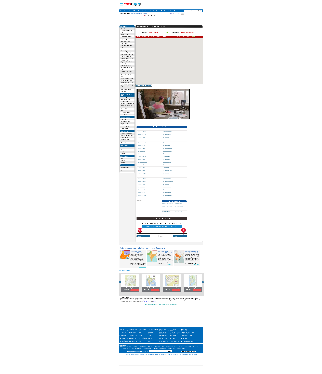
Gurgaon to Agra (141, 137)
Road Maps (180, 346)
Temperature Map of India (127, 52)
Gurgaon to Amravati (167, 134)
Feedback (144, 355)
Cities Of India (151, 328)
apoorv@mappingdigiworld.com (152, 15)
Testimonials (128, 354)
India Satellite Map (125, 41)
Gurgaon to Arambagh (167, 170)
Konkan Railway (125, 109)
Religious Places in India (127, 135)
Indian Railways (132, 332)
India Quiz (172, 340)
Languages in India (123, 338)
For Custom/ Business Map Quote (127, 15)
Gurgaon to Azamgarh (167, 195)
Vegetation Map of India (126, 62)
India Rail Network (178, 203)
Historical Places (163, 332)
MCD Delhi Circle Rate (125, 348)
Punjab (140, 334)
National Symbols (123, 340)
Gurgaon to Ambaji (141, 192)
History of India (124, 123)
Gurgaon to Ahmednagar (143, 142)
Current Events (124, 171)
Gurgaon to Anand (166, 145)
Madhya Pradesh (143, 338)
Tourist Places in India (126, 133)
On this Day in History (175, 332)
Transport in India (133, 328)
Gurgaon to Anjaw (166, 159)
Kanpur (150, 338)
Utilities (158, 10)
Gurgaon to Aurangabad (168, 189)
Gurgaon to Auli (166, 184)
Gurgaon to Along (141, 184)
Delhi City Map (130, 288)
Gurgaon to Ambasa (167, 128)
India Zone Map (124, 43)
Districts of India (125, 34)
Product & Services (174, 328)
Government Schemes (186, 328)
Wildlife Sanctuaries (163, 340)
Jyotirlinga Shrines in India (127, 84)
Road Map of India (166, 211)
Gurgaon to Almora (141, 181)
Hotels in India (124, 143)
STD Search (195, 346)
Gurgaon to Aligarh (141, 167)
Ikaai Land (172, 338)
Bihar (140, 341)
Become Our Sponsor (165, 354)
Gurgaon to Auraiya (167, 186)
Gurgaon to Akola (141, 159)
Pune (149, 334)
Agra (149, 331)
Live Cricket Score (147, 348)
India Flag (123, 119)
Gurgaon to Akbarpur (142, 156)
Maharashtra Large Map (172, 288)
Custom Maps (173, 329)
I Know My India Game (175, 341)
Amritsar (150, 340)
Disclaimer (142, 354)
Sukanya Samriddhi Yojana (187, 332)
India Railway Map (125, 99)
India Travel (145, 10)
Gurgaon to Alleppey (142, 178)
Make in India (184, 331)
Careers (148, 355)
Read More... (142, 267)
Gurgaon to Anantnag (167, 151)
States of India (128, 10)
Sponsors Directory (135, 354)
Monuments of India (163, 341)
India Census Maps (125, 125)
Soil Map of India (125, 60)
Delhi (122, 158)
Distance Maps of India (167, 206)
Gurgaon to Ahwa (141, 145)
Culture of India (124, 128)
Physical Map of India (126, 36)
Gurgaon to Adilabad (142, 131)
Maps (121, 10)
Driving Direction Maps (171, 346)
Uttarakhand (141, 340)
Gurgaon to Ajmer (141, 153)
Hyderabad (151, 332)
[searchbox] (190, 11)
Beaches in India (125, 139)
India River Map (124, 39)
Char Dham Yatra (125, 137)
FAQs (146, 354)
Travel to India (124, 131)
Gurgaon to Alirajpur (142, 173)
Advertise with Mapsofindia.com (188, 351)
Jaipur (149, 335)
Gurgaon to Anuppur (167, 164)
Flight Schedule (142, 346)
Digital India (184, 329)
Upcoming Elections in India (187, 341)
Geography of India (125, 121)
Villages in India (171, 348)
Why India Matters (123, 341)
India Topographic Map (126, 56)
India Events (173, 335)
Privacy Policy (147, 301)
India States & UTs (143, 328)
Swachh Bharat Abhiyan (186, 335)
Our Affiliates (151, 354)
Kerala (140, 335)
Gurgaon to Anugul (167, 162)
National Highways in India (127, 103)
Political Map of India (126, 28)
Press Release (163, 355)
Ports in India (124, 114)
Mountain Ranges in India (127, 58)
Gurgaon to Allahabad (142, 175)
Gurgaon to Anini (166, 156)
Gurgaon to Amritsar (167, 139)
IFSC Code (150, 346)
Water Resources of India (127, 82)
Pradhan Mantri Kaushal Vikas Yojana (190, 340)
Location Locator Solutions (127, 169)
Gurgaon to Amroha (167, 142)
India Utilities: (122, 345)
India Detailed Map (151, 288)
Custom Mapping (125, 167)
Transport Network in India (126, 94)
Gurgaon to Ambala (142, 195)
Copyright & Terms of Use (176, 354)
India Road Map (124, 97)
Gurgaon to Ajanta (141, 151)
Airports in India (124, 101)
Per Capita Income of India (127, 49)
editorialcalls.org (154, 304)
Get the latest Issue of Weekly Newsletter (174, 355)
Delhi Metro (123, 110)
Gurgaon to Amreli (166, 137)
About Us (191, 354)
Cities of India (137, 10)
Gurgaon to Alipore (141, 170)
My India (152, 10)
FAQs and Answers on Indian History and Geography (142, 248)
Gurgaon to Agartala (142, 134)
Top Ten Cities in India (153, 329)
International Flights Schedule (159, 348)
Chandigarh (151, 337)
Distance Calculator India (125, 346)
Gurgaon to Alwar (141, 186)
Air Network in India (125, 112)
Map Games (173, 337)
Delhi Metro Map (133, 335)
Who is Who (122, 337)
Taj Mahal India (162, 334)
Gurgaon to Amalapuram (143, 189)
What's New (173, 10)
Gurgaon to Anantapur (167, 148)
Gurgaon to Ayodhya (167, 192)
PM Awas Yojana (185, 337)
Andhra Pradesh (125, 148)
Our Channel (165, 10)
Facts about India (125, 117)
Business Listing (181, 348)
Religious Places (163, 335)
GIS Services (173, 331)
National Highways (133, 331)
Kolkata (123, 162)
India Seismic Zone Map (127, 54)
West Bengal (142, 337)
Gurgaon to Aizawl (141, 148)
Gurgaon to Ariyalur (167, 175)
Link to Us (157, 355)
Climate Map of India (126, 51)
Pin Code (135, 346)
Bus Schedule (188, 346)
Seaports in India (178, 211)
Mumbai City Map (193, 288)
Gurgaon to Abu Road (142, 128)
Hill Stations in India (126, 141)
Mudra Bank (184, 338)
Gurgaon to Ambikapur (167, 131)
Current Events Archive (175, 334)
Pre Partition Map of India (127, 78)
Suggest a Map (157, 354)
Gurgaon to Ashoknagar (168, 181)
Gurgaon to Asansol (167, 178)
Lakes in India (124, 63)
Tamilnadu (123, 153)
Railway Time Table (159, 346)
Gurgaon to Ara (166, 167)
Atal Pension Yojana (186, 334)
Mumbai (123, 160)
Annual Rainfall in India (126, 80)
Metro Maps (132, 334)
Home (120, 13)
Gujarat (122, 151)
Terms (154, 301)
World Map (123, 165)
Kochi (149, 341)
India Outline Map (125, 38)
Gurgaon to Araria (166, 173)
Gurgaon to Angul (166, 153)
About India (123, 26)
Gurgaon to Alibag (141, 164)
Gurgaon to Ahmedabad (142, 139)
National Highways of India (167, 208)
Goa (122, 149)
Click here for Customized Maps (183, 36)
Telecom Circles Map (126, 65)
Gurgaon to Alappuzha (142, 162)
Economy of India (125, 126)
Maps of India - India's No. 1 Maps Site (121, 4)
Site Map (152, 355)
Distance (129, 13)
